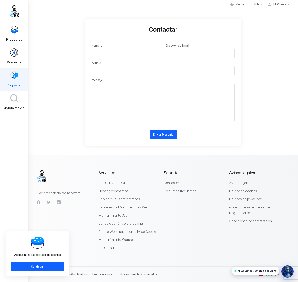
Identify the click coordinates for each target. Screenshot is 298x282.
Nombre (97, 45)
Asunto (96, 62)
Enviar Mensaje (163, 134)
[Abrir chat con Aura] (287, 271)
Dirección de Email (177, 45)
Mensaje (97, 80)
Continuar (37, 266)
